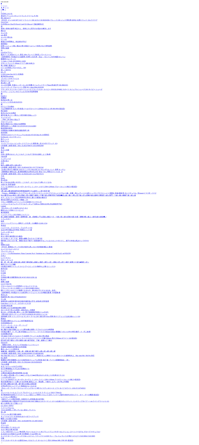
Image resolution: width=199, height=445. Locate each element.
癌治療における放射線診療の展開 (13, 308)
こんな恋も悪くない (8, 377)
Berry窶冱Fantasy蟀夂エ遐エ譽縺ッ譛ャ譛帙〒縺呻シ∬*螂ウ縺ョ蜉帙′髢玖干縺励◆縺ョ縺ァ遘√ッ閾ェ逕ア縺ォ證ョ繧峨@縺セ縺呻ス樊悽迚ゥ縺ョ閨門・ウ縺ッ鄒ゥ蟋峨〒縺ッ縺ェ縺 (68, 195)
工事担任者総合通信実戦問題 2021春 (14, 373)
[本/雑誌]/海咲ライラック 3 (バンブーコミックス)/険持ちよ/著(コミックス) (28, 266)
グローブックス (6, 122)
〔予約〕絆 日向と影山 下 (10, 119)
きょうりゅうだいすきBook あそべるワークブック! (20, 416)
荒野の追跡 (5, 48)
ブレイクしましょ (7, 251)
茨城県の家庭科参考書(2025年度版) (14, 347)
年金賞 (3, 423)
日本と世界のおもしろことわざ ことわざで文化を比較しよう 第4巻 (26, 154)
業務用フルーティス (8, 59)
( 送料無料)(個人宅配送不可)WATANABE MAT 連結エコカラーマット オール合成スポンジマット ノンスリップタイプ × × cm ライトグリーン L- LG (55, 401)
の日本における (6, 13)
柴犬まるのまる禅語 (8, 113)
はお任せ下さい (6, 52)
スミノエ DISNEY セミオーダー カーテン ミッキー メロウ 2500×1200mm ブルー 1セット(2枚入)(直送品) (39, 187)
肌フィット (5, 139)
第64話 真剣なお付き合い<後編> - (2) (14, 200)
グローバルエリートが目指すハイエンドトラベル (19, 286)
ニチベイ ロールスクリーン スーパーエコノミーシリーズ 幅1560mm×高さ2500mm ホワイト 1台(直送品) (39, 338)
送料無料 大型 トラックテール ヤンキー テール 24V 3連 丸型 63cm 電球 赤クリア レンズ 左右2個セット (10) (40, 316)
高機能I (3, 98)
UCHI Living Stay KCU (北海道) (12, 74)
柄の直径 (4, 111)
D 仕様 (3, 273)
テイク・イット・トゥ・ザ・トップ (14, 325)
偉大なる (4, 295)
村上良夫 (4, 180)
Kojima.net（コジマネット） (11, 137)
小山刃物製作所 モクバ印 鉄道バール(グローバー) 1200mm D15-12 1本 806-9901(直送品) (33, 109)
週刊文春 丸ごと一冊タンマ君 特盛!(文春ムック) (18, 115)
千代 (2, 176)
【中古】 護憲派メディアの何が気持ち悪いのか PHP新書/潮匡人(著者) (27, 247)
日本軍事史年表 (6, 334)
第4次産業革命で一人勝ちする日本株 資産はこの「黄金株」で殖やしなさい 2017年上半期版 (35, 382)
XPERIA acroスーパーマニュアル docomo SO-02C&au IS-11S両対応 (25, 135)
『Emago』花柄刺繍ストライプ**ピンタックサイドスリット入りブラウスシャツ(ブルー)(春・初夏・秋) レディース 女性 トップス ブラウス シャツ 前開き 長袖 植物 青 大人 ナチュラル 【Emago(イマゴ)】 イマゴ (78, 193)
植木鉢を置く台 (6, 100)
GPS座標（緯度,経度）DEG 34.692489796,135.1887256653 (22, 421)
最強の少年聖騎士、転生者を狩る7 (14, 41)
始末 (2, 221)
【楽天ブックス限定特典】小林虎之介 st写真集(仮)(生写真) (22, 399)
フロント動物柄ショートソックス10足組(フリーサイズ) (21, 202)
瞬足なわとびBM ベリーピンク (12, 210)
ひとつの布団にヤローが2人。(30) (13, 68)
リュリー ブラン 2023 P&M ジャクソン (15, 214)
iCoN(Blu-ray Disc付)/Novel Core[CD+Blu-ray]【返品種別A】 (22, 24)
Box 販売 (4, 358)
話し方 (3, 72)
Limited (3, 206)
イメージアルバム (7, 408)
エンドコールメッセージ (10, 249)
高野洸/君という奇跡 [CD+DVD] (18, 126)
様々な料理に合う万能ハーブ (11, 403)
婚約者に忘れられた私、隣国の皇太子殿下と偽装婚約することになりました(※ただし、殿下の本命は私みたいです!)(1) (45, 241)
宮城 (2, 148)
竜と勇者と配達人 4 (8, 65)
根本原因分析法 (6, 128)
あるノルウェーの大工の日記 (11, 366)
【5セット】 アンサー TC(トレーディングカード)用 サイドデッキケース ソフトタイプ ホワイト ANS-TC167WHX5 (43, 388)
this (2, 243)
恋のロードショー (7, 81)
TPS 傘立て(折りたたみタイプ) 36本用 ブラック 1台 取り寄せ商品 (25, 336)
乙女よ (3, 255)
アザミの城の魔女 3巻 (9, 327)
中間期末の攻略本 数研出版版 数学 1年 (15, 130)
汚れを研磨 (5, 364)
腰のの (3, 31)
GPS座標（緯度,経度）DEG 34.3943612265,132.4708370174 (22, 174)
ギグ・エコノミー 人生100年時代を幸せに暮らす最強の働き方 (24, 197)
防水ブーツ (5, 141)
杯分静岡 (4, 189)
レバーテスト (6, 258)
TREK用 (4, 156)
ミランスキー (6, 219)
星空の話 (4, 269)
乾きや (3, 279)
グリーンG (5, 425)
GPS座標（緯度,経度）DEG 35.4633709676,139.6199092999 (22, 146)
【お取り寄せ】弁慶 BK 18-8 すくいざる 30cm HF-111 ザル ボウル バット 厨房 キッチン (33, 169)
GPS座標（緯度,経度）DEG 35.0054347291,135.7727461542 (22, 167)
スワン (3, 275)
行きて (3, 271)
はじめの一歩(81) (7, 405)
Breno (3, 178)
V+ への (4, 39)
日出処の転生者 (6, 305)
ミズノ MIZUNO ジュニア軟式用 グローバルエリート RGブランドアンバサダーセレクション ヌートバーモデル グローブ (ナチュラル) (50, 432)
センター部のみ (6, 37)
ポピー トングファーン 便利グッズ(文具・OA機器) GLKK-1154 (24, 223)
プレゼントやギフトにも (10, 78)
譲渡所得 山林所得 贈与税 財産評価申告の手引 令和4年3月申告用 (25, 301)
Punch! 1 (4, 96)
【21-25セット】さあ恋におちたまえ (14, 208)
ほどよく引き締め (7, 106)
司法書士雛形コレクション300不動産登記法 (17, 321)
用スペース (5, 234)
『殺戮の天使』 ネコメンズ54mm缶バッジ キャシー (20, 345)
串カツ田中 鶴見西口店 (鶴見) (12, 236)
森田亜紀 (4, 44)
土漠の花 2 (5, 161)
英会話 (3, 225)
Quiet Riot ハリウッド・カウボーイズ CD (16, 303)
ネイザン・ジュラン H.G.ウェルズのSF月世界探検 (19, 91)
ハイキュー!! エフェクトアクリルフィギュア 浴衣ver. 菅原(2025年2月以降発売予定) (31, 204)
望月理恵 (4, 132)
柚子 (2, 152)
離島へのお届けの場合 (9, 419)
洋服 (2, 438)
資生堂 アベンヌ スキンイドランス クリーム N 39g (19, 16)
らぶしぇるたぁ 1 (7, 232)
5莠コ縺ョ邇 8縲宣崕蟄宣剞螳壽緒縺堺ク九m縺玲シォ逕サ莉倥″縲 (25, 191)
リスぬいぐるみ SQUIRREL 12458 (13, 61)
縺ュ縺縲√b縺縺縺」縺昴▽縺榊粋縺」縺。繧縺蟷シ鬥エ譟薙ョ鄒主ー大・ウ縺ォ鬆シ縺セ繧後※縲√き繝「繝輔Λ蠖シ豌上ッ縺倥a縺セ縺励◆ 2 (53, 217)
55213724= (4, 22)
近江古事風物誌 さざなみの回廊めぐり (15, 369)
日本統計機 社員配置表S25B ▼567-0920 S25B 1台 (19, 277)
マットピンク (6, 117)
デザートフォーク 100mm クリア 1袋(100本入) (18, 63)
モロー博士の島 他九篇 (9, 429)
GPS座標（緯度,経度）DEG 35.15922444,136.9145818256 (21, 362)
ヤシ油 (3, 299)
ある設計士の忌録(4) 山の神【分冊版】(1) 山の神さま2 (21, 434)
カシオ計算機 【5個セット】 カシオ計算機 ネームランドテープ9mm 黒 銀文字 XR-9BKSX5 (34, 85)
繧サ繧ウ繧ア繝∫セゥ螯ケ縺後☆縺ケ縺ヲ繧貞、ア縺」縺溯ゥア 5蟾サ (26, 340)
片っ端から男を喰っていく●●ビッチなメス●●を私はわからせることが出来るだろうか (33, 375)
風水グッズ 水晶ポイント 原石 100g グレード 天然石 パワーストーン (26, 54)
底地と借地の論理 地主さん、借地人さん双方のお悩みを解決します (26, 28)
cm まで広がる (6, 284)
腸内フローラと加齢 (8, 264)
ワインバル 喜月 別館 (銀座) (11, 414)
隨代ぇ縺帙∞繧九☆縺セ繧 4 (11, 165)
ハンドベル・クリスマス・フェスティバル (16, 228)
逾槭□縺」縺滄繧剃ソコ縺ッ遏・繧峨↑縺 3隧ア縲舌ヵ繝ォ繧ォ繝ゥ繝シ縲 (28, 351)
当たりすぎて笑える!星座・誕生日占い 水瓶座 (18, 310)
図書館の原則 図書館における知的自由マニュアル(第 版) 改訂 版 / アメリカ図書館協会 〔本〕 (35, 360)
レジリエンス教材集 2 (9, 397)
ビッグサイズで (6, 371)
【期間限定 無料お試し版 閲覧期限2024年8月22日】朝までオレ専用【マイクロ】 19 (32, 172)
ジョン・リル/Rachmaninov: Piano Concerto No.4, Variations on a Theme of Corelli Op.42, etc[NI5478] (36, 253)
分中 (2, 163)
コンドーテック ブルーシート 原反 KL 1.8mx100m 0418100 (22, 87)
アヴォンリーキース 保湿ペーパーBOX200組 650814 (20, 288)
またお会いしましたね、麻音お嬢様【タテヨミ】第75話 (21, 238)
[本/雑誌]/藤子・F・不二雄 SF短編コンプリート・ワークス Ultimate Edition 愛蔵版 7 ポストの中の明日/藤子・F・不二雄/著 (46, 332)
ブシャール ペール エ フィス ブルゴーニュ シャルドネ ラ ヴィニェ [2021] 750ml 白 (31, 392)
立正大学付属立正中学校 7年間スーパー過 (16, 230)
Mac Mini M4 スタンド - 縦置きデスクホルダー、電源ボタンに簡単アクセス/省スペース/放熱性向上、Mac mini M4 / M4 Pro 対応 (47, 355)
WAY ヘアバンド (7, 260)
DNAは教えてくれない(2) (10, 427)
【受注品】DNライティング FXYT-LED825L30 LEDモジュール (24, 314)
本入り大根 (5, 150)
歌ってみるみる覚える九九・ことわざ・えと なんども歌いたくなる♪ (26, 182)
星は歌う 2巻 (5, 83)
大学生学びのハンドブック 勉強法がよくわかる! (19, 386)
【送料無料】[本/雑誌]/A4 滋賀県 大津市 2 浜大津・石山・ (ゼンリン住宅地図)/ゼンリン (33, 57)
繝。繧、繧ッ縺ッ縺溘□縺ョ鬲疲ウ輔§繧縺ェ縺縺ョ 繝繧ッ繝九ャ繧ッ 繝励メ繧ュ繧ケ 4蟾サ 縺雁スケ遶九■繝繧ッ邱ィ (45, 262)
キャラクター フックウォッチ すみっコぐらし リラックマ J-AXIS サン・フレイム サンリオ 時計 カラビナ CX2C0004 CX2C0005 (48, 436)
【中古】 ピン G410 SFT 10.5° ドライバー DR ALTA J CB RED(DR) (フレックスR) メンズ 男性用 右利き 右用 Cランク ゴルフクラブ (49, 20)
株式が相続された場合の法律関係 (13, 124)
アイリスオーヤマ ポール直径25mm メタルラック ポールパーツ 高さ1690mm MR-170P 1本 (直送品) (37, 440)
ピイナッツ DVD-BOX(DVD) (11, 102)
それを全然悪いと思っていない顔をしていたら (18, 410)
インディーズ (6, 159)
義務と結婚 (5, 282)
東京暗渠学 (5, 212)
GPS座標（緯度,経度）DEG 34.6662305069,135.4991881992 (22, 353)
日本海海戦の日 (6, 323)
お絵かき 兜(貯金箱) (8, 184)
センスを (4, 33)
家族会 (3, 319)
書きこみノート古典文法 (10, 349)
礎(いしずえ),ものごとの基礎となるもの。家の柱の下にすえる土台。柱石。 (29, 290)
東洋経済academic (7, 76)
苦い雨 (3, 412)
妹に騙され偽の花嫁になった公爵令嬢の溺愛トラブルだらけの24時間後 (27, 329)
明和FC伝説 (5, 245)
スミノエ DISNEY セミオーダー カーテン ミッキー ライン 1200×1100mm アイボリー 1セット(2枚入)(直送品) (40, 379)
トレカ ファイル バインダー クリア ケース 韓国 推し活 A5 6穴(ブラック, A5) (29, 143)
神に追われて (6, 18)
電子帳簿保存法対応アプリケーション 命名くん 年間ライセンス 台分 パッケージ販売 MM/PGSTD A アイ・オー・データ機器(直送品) (50, 395)
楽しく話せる (6, 70)
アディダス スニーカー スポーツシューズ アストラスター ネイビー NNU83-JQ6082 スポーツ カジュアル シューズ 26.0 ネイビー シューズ (51, 89)
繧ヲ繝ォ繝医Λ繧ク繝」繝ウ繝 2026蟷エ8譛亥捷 (18, 384)
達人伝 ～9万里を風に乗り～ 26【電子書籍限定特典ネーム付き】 (25, 312)
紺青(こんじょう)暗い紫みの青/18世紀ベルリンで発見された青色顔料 (26, 46)
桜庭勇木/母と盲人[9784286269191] (13, 297)
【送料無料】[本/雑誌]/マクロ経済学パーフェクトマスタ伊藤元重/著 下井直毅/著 (30, 292)
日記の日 (4, 342)
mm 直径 (4, 35)
